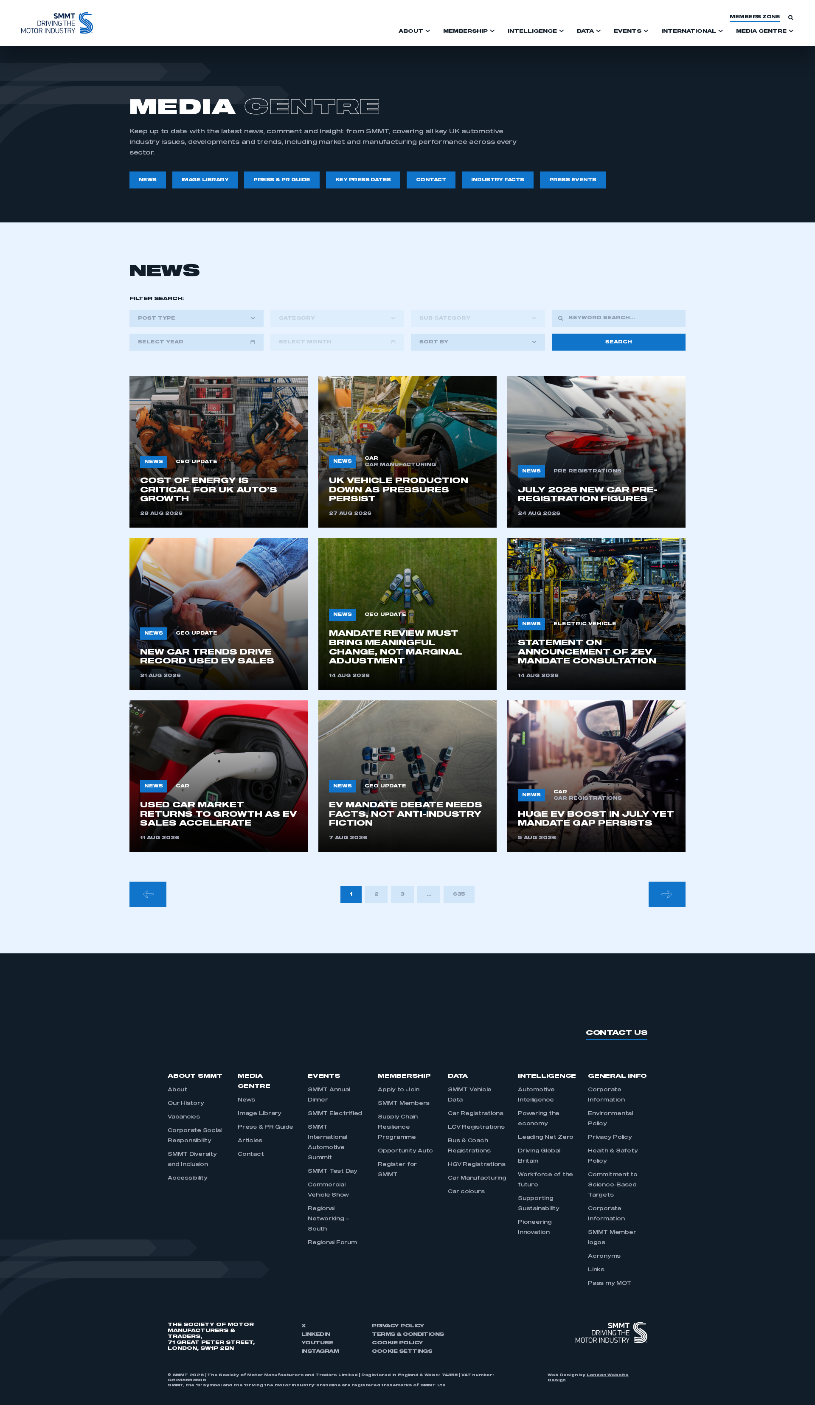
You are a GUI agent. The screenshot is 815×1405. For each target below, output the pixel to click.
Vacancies (184, 1117)
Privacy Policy (610, 1137)
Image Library (259, 1113)
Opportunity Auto (405, 1151)
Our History (186, 1103)
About (177, 1090)
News (246, 1100)
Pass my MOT (609, 1283)
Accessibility (188, 1178)
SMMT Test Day (332, 1171)
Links (596, 1270)
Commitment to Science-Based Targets (613, 1185)
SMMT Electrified (335, 1113)
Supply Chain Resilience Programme (398, 1127)
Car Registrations (475, 1113)
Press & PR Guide (265, 1127)
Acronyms (604, 1256)
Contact (251, 1154)
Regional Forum (332, 1242)
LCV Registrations (476, 1127)
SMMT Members (404, 1103)
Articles (250, 1141)
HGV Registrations (477, 1164)
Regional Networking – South (328, 1219)
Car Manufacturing (477, 1178)
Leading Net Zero (545, 1137)
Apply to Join (398, 1090)
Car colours (466, 1191)
